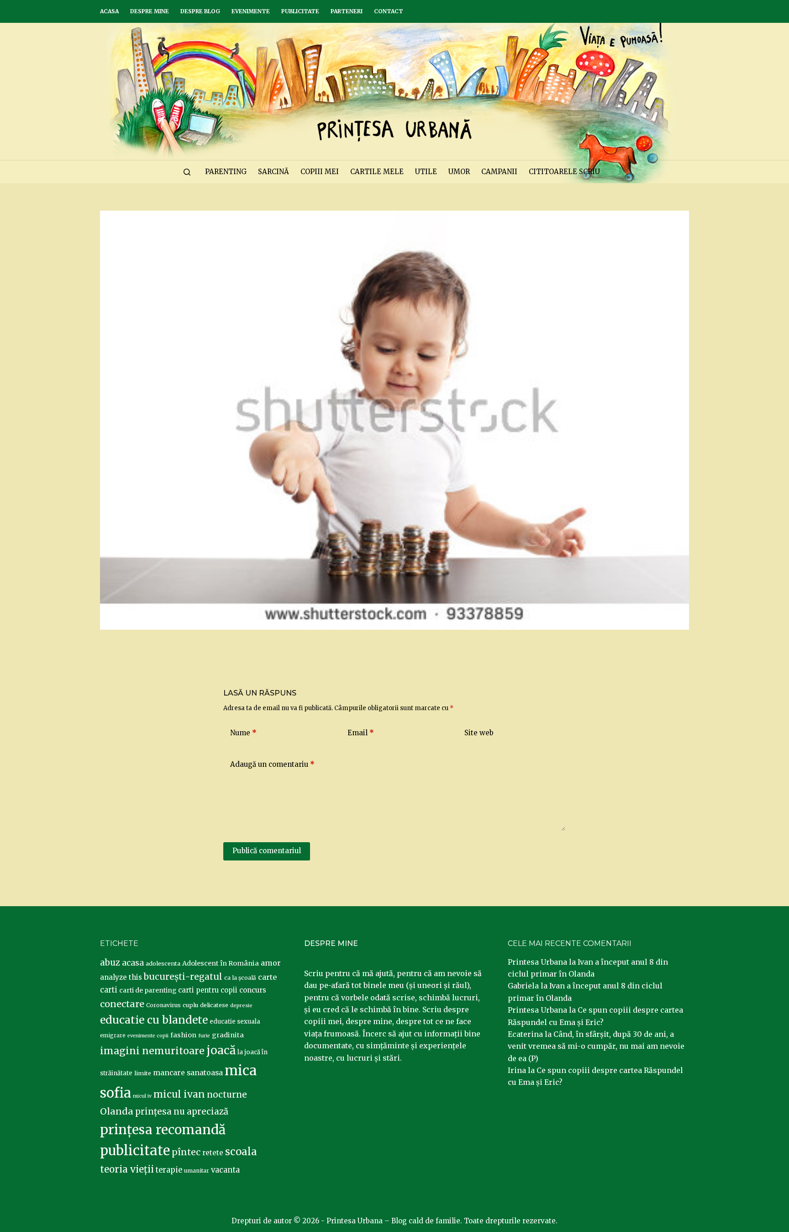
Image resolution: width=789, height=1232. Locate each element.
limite (142, 1073)
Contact (388, 11)
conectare (122, 1003)
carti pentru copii (207, 990)
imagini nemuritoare (152, 1051)
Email (360, 732)
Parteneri (347, 11)
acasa (133, 963)
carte (267, 977)
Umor (459, 171)
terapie (169, 1170)
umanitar (196, 1170)
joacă (221, 1050)
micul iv (142, 1096)
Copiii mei (319, 171)
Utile (426, 171)
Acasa (109, 11)
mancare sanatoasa (188, 1072)
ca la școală (240, 977)
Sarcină (273, 171)
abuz (110, 962)
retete (212, 1152)
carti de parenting (147, 990)
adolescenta (163, 963)
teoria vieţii (127, 1169)
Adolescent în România (220, 963)
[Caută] (187, 172)
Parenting (226, 171)
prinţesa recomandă (163, 1129)
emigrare (113, 1035)
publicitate (135, 1150)
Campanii (499, 171)
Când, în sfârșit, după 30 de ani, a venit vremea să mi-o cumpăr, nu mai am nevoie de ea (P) (596, 1046)
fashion (183, 1035)
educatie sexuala (235, 1021)
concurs (252, 990)
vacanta (225, 1170)
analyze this (121, 977)
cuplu (190, 1005)
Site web (479, 732)
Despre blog (200, 11)
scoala (241, 1151)
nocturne (227, 1094)
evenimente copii (147, 1036)
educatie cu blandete (154, 1019)
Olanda (116, 1111)
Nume (243, 732)
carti (108, 990)
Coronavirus (163, 1005)
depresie (241, 1005)
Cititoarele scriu (564, 171)
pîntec (186, 1152)
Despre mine (149, 11)
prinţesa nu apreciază (181, 1111)
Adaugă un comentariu (272, 764)
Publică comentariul (266, 850)
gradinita (228, 1035)
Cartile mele (377, 171)
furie (204, 1036)
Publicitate (300, 11)
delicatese (214, 1005)
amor (271, 962)
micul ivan (179, 1094)
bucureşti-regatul (183, 976)
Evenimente (250, 11)
